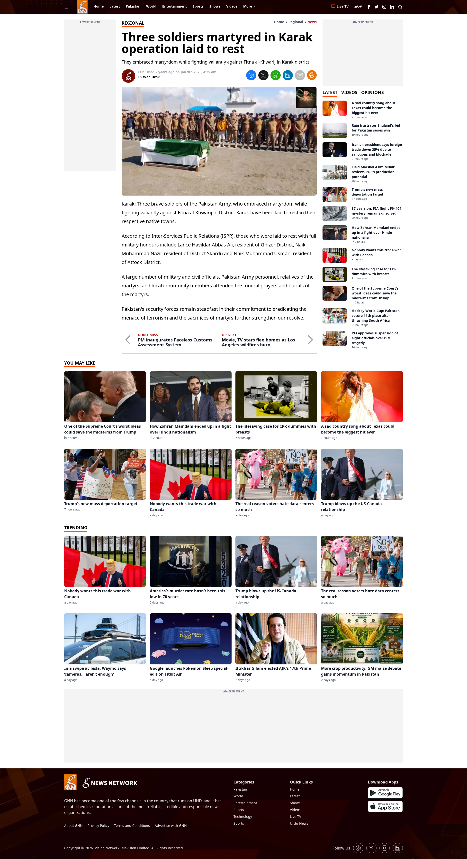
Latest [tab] (330, 92)
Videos (295, 809)
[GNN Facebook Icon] (369, 7)
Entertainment (245, 803)
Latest (295, 796)
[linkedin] (288, 76)
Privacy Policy (98, 825)
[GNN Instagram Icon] (384, 7)
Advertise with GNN (171, 825)
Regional (295, 21)
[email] (300, 76)
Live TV (295, 816)
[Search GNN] (400, 7)
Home (279, 21)
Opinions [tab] (372, 92)
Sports (239, 809)
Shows (295, 803)
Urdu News (299, 823)
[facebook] (251, 76)
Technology (243, 816)
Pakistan (240, 789)
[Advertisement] (90, 98)
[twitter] (263, 76)
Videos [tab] (349, 92)
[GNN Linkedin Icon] (392, 7)
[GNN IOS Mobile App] (385, 806)
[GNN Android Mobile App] (385, 793)
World (238, 796)
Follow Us (341, 848)
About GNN (73, 825)
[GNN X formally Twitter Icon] (376, 7)
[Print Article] (312, 75)
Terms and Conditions (132, 825)
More (247, 6)
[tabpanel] (363, 225)
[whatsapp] (275, 76)
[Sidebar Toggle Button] (68, 6)
